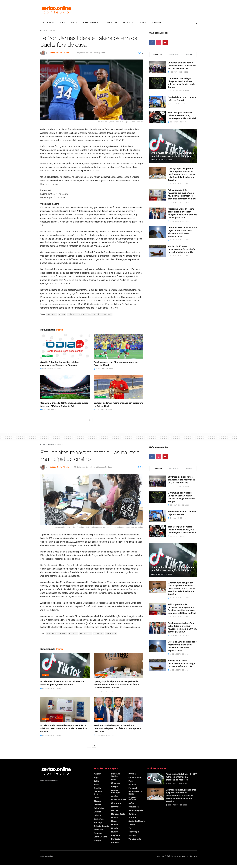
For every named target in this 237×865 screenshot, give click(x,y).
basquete (51, 314)
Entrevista (98, 829)
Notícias (47, 23)
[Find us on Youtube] (165, 42)
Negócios (115, 835)
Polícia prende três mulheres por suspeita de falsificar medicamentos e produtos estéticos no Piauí (63, 728)
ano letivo (52, 633)
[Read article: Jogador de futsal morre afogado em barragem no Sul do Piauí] (118, 387)
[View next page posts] (94, 420)
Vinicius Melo (135, 839)
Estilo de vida (100, 837)
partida (97, 314)
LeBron (81, 314)
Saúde (131, 803)
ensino (63, 633)
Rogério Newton (132, 798)
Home (42, 30)
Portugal (133, 788)
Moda (113, 821)
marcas (114, 810)
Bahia (96, 781)
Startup (132, 817)
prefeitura (111, 633)
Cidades (60, 445)
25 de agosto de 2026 (162, 160)
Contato (156, 23)
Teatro (132, 824)
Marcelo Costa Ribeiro (59, 53)
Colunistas (128, 23)
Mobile (114, 817)
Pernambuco (135, 777)
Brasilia (100, 675)
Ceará (96, 797)
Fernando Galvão (115, 775)
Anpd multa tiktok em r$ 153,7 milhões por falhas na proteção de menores (181, 777)
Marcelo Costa (118, 814)
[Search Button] (196, 22)
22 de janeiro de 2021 (83, 53)
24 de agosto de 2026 (179, 221)
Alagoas (97, 774)
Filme (113, 779)
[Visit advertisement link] (91, 322)
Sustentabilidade (137, 821)
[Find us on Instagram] (158, 42)
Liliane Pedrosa (118, 799)
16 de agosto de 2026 (51, 369)
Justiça (114, 796)
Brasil (46, 675)
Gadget (114, 787)
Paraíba (132, 774)
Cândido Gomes (98, 793)
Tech (60, 23)
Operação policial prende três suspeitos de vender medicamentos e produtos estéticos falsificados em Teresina (181, 174)
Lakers (71, 314)
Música (114, 832)
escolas (73, 633)
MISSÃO (143, 23)
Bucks (62, 314)
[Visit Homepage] (56, 9)
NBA (89, 314)
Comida (97, 812)
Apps (96, 777)
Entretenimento (92, 23)
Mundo (114, 824)
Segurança (134, 807)
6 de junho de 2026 (103, 410)
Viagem (132, 835)
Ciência (97, 804)
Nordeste (115, 839)
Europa (97, 840)
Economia (98, 819)
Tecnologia (134, 832)
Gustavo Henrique (115, 791)
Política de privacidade (177, 856)
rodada (107, 314)
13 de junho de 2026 (104, 369)
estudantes (85, 633)
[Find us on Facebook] (152, 42)
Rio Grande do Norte (136, 793)
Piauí (131, 781)
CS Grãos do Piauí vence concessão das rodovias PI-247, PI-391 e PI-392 (182, 65)
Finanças (115, 783)
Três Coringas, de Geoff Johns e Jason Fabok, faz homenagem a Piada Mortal (182, 115)
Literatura (116, 803)
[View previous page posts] (89, 420)
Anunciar (160, 856)
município (98, 633)
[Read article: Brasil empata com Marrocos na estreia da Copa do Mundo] (118, 346)
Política (132, 784)
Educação (98, 822)
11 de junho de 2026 (50, 410)
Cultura (97, 815)
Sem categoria (136, 810)
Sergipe (132, 814)
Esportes (74, 23)
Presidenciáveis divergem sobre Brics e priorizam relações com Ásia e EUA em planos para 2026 (117, 728)
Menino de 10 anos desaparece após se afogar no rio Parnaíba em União (182, 249)
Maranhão (116, 807)
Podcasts (112, 23)
